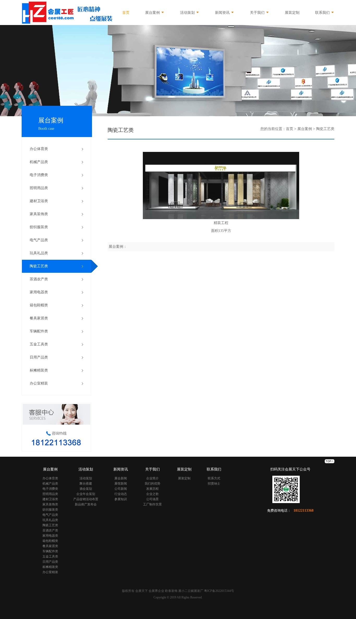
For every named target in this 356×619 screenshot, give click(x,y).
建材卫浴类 (39, 201)
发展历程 (152, 489)
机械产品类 (39, 162)
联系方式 (214, 478)
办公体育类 (39, 149)
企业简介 (152, 478)
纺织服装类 (39, 227)
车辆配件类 (39, 331)
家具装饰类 (39, 214)
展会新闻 (120, 478)
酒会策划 (85, 489)
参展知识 (120, 499)
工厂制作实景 (152, 504)
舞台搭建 (85, 483)
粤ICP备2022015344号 (219, 591)
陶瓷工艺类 (39, 266)
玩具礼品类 (39, 253)
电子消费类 (39, 175)
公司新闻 (120, 489)
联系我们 (323, 13)
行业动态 (120, 494)
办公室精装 (39, 383)
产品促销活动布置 (85, 499)
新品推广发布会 (86, 504)
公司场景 (152, 499)
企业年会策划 (85, 494)
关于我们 (258, 13)
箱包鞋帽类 (39, 305)
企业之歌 (152, 494)
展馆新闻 (120, 483)
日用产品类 (39, 357)
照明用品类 (39, 188)
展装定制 (292, 13)
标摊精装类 (39, 370)
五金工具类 (39, 344)
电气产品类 (39, 240)
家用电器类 (39, 292)
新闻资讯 (223, 13)
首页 (126, 13)
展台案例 (152, 13)
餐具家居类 (39, 318)
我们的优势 (152, 483)
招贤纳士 (214, 483)
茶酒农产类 (39, 279)
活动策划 (188, 13)
